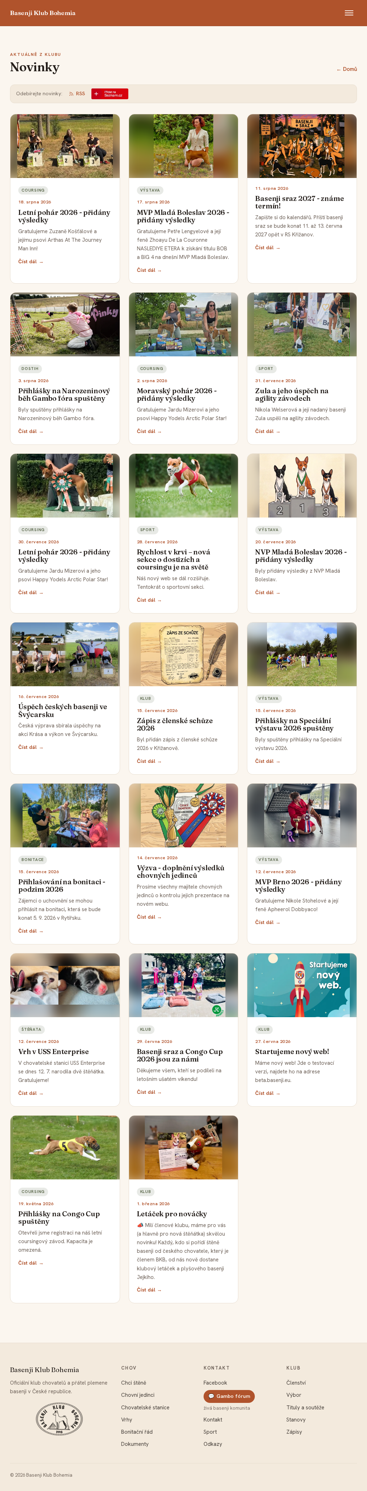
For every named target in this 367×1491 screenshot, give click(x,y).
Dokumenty (135, 1444)
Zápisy (294, 1431)
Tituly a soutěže (305, 1407)
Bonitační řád (137, 1431)
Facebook (215, 1382)
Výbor (293, 1395)
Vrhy (126, 1419)
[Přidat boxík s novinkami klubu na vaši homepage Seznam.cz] (109, 93)
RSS (80, 93)
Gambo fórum (229, 1396)
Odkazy (213, 1444)
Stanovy (296, 1419)
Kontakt (213, 1419)
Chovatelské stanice (145, 1407)
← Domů (346, 69)
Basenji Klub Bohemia (43, 12)
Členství (296, 1382)
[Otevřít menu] (349, 13)
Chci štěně (133, 1382)
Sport (210, 1431)
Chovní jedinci (137, 1395)
